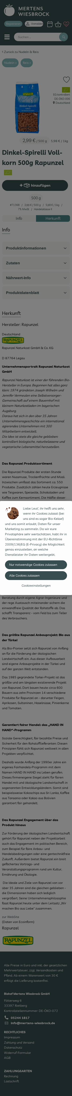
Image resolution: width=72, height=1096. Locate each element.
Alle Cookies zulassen (24, 575)
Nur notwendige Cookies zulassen (33, 565)
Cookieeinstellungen (36, 585)
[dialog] (36, 548)
